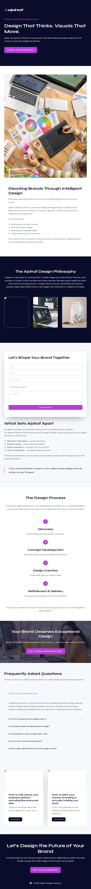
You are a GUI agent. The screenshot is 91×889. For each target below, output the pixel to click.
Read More (15, 819)
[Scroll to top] (86, 884)
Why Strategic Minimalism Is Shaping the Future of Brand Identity (66, 799)
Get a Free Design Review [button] (45, 651)
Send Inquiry (45, 407)
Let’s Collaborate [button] (45, 870)
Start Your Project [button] (20, 50)
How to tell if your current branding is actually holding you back (22, 799)
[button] (23, 779)
